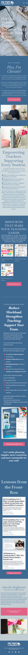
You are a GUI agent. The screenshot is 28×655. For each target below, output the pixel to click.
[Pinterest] (18, 652)
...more (8, 510)
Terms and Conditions (18, 648)
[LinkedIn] (15, 652)
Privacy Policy (9, 648)
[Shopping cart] (26, 3)
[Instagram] (12, 652)
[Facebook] (9, 652)
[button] (14, 506)
